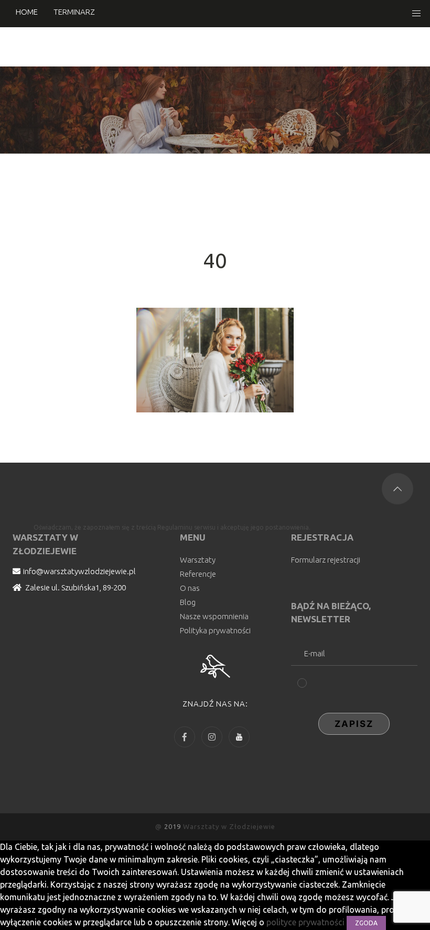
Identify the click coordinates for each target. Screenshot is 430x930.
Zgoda (366, 923)
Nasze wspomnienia (214, 616)
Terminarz (74, 11)
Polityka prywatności (215, 630)
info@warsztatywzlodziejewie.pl (79, 571)
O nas (190, 588)
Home (27, 11)
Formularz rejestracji (325, 559)
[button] (416, 13)
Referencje (198, 573)
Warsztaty (198, 559)
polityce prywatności (306, 922)
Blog (188, 602)
